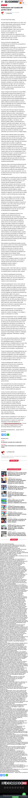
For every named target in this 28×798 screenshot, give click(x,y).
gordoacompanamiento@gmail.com (12, 423)
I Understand (15, 797)
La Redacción (9, 13)
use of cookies (24, 795)
